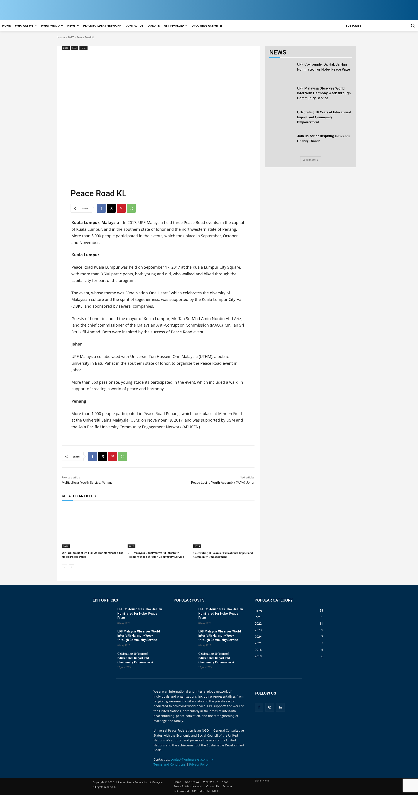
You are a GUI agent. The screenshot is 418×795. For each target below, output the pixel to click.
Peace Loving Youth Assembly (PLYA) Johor (223, 483)
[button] (413, 25)
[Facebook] (101, 208)
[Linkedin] (280, 707)
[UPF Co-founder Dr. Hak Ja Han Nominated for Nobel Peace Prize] (92, 526)
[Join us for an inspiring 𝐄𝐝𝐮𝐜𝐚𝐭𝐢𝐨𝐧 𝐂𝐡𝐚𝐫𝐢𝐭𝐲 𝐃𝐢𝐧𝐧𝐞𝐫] (281, 142)
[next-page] (71, 567)
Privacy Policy (199, 764)
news (83, 47)
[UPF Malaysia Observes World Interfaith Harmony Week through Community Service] (158, 526)
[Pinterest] (121, 208)
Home (61, 37)
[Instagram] (269, 707)
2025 (197, 546)
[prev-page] (64, 567)
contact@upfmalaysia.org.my (192, 759)
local (74, 47)
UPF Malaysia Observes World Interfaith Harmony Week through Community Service (324, 93)
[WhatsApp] (131, 208)
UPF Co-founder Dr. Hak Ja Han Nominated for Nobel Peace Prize (139, 613)
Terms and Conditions (169, 764)
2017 (71, 37)
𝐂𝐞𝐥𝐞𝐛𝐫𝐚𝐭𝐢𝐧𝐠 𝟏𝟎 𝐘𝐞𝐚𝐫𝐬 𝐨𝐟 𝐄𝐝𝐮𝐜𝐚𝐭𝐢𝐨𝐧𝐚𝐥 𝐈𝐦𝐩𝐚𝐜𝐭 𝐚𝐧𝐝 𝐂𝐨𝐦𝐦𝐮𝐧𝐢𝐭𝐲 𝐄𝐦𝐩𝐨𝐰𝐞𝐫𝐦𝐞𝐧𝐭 (324, 117)
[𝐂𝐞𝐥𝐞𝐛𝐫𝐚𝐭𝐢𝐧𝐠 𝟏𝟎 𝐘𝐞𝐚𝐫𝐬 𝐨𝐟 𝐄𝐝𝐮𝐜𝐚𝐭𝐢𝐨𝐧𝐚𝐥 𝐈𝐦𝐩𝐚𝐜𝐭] (224, 526)
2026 (65, 546)
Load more (309, 159)
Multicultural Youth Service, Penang (87, 483)
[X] (111, 208)
